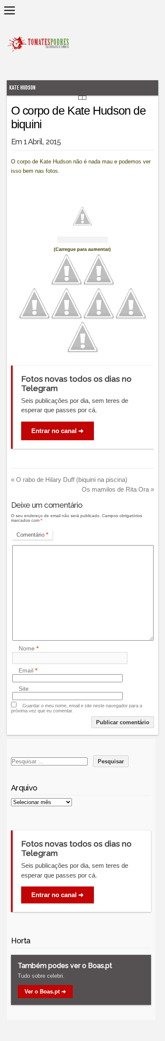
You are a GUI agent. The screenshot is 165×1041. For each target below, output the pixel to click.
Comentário (32, 535)
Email (28, 670)
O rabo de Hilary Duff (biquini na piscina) (69, 479)
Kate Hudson (22, 87)
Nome (28, 648)
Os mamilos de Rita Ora (118, 489)
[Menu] (9, 10)
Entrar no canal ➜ (57, 430)
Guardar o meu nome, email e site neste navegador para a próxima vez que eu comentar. (76, 708)
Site (24, 688)
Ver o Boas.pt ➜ (45, 991)
